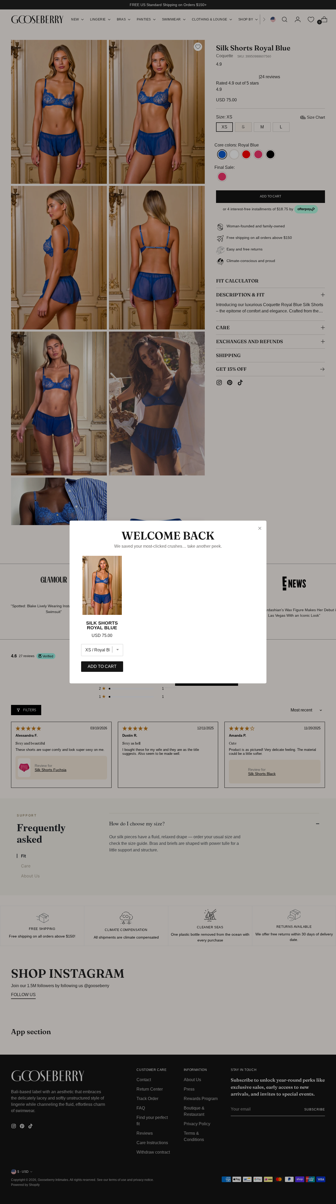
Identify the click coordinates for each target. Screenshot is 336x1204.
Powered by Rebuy (168, 687)
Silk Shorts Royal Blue (102, 625)
